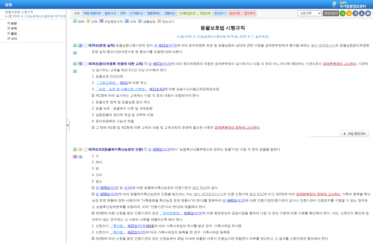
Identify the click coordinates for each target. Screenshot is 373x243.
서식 (14, 38)
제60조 (232, 200)
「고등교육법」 (107, 83)
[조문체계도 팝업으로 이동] (75, 47)
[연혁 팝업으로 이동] (80, 151)
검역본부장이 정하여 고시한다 (237, 127)
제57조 (158, 64)
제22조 (132, 226)
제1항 (167, 64)
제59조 (157, 149)
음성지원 (234, 13)
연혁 (122, 13)
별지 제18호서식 (323, 45)
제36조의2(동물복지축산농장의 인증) (116, 149)
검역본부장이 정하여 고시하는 (318, 194)
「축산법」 (118, 226)
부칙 (14, 28)
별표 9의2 (199, 188)
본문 (14, 23)
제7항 (172, 45)
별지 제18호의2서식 (208, 194)
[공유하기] (343, 13)
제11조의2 (156, 89)
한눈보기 (219, 13)
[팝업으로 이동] (75, 54)
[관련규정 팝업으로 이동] (80, 47)
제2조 (124, 83)
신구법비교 (136, 13)
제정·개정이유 (92, 13)
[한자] (355, 13)
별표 (14, 33)
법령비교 (170, 13)
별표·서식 (110, 13)
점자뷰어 (249, 13)
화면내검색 (331, 13)
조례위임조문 (187, 13)
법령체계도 (154, 13)
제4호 (150, 226)
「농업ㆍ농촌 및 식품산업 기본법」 (122, 89)
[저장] (362, 13)
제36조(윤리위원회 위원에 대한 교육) (116, 64)
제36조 (189, 213)
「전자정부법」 (171, 213)
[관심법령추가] (349, 13)
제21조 (163, 45)
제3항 (128, 188)
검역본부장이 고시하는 (340, 64)
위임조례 (205, 13)
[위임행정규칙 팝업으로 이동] (80, 65)
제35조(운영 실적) (102, 45)
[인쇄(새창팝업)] (368, 13)
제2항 (114, 194)
